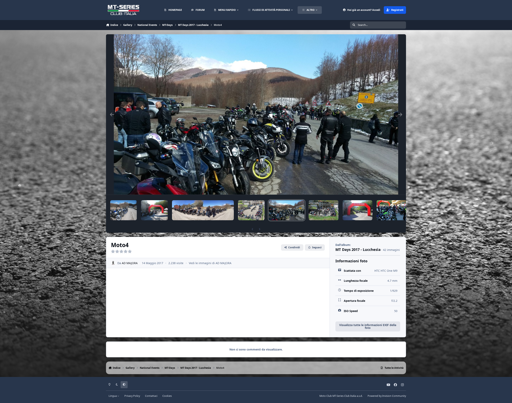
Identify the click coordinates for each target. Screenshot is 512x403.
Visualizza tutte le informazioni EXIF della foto (367, 326)
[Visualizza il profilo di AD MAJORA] (113, 263)
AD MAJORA (130, 263)
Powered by (387, 396)
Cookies (167, 396)
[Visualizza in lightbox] (256, 114)
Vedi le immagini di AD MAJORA (210, 263)
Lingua (113, 396)
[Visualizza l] (123, 210)
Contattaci (151, 396)
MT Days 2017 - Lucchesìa (358, 249)
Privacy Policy (132, 396)
